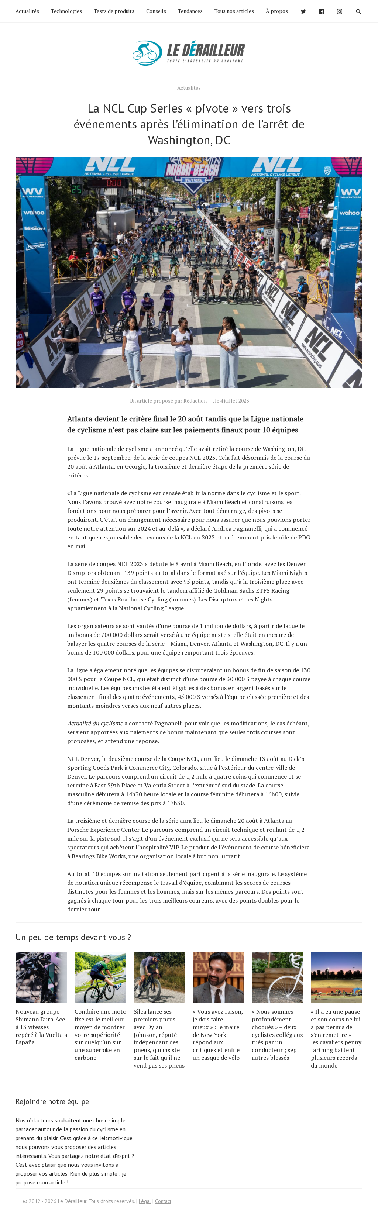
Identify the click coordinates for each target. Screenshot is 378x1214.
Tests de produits (114, 10)
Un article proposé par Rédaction (168, 400)
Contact (163, 1201)
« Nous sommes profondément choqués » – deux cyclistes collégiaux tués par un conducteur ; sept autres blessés (277, 1034)
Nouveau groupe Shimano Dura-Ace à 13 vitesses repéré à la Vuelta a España (41, 1026)
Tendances (190, 10)
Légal (145, 1201)
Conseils (156, 10)
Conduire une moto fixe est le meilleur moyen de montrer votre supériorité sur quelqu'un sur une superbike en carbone (100, 1034)
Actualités (27, 10)
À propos (277, 10)
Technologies (66, 10)
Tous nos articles (234, 10)
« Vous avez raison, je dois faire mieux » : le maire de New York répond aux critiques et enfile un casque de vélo (218, 1034)
